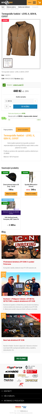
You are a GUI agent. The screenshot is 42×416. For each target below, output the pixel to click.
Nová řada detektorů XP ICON (13, 340)
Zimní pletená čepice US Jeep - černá (11, 185)
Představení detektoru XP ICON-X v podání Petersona (18, 263)
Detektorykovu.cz (24, 411)
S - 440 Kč (9, 101)
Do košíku (25, 106)
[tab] (8, 129)
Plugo (15, 413)
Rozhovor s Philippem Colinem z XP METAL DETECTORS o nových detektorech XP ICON (19, 300)
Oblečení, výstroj (11, 7)
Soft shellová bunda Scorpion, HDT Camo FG (11, 218)
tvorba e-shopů (20, 413)
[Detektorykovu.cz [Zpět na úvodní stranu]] (13, 2)
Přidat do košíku (11, 194)
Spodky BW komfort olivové (31, 185)
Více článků (21, 359)
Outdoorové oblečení (24, 7)
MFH (22, 79)
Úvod (3, 7)
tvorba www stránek (28, 413)
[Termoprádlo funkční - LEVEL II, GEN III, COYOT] (21, 38)
